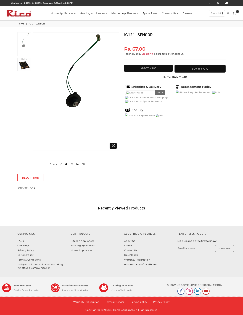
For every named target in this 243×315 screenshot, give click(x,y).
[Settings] (228, 13)
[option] (76, 91)
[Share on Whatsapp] (72, 164)
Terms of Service (115, 301)
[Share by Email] (83, 164)
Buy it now (200, 68)
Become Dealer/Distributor (140, 264)
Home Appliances (62, 13)
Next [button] (116, 91)
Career (128, 245)
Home (20, 23)
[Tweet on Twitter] (66, 164)
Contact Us (169, 13)
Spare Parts (150, 13)
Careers (187, 13)
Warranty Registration (137, 259)
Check (160, 93)
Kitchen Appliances (124, 13)
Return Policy (25, 254)
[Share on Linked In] (78, 164)
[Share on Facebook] (61, 164)
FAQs (20, 240)
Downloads (131, 254)
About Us (129, 240)
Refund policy (139, 301)
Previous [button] (36, 91)
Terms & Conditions (29, 259)
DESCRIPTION (30, 177)
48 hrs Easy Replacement (195, 92)
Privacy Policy (25, 250)
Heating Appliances (93, 13)
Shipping (147, 53)
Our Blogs (23, 245)
